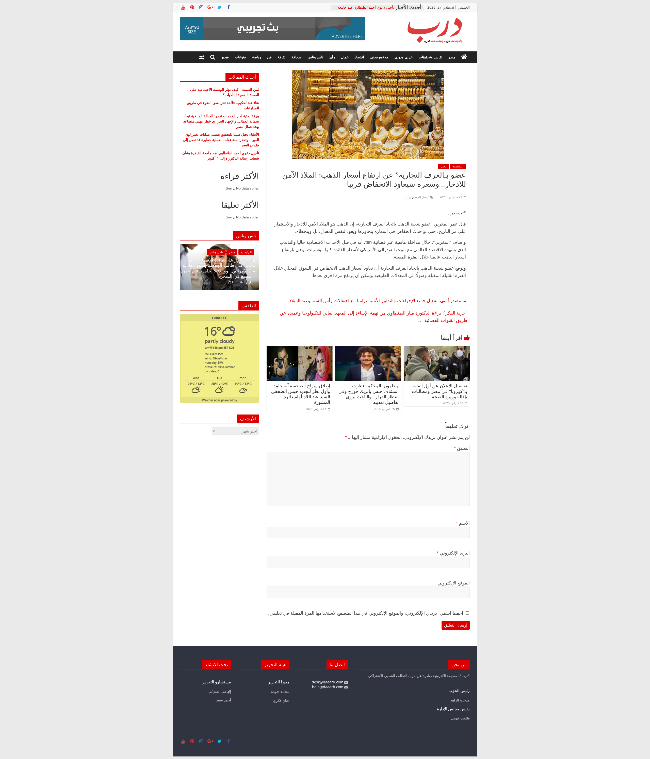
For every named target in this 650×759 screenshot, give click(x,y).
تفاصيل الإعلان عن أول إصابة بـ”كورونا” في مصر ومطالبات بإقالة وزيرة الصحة (439, 391)
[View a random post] (201, 57)
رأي (332, 57)
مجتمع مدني (379, 57)
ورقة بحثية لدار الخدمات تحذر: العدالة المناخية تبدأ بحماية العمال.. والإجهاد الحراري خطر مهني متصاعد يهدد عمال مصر (221, 121)
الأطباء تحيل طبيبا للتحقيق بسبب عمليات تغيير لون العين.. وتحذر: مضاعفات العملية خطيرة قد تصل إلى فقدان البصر (221, 139)
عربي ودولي (403, 57)
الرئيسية (458, 166)
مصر (452, 57)
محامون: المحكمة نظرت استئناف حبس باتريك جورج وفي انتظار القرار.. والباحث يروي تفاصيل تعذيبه (368, 394)
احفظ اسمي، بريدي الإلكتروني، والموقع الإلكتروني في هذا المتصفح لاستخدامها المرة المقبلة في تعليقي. (365, 613)
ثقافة (281, 57)
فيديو (225, 57)
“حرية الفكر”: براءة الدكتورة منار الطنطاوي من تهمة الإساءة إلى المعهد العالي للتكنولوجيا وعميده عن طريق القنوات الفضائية (373, 316)
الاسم (463, 523)
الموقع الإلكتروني (453, 582)
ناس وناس (315, 57)
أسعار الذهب (421, 197)
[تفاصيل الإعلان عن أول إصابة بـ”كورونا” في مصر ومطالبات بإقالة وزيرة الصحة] (437, 349)
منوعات (240, 57)
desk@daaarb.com (328, 682)
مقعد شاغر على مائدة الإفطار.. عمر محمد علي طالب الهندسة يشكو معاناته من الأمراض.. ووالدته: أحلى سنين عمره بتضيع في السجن (218, 268)
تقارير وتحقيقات (430, 57)
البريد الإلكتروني (453, 553)
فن (269, 57)
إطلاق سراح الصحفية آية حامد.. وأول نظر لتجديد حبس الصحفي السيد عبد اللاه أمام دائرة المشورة (300, 394)
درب (408, 197)
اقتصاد (359, 57)
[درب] (464, 57)
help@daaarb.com (328, 686)
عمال (345, 57)
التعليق (462, 448)
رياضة (256, 57)
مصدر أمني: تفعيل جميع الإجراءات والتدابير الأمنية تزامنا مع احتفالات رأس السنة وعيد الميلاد (378, 300)
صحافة (296, 57)
